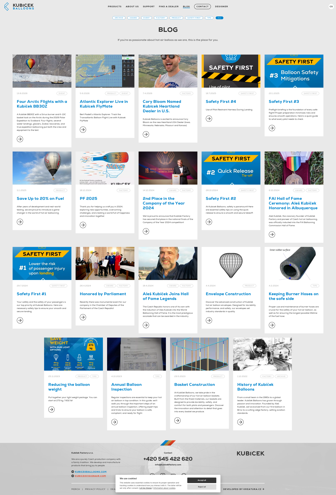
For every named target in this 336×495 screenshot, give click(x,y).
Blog (186, 6)
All (219, 18)
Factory (160, 18)
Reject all (202, 487)
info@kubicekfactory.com (168, 464)
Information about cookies (164, 488)
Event (146, 18)
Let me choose (145, 488)
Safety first (194, 18)
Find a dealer (169, 6)
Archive (119, 18)
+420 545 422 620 (168, 459)
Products (115, 6)
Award (133, 18)
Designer (221, 6)
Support (149, 6)
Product (176, 18)
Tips (209, 18)
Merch (75, 489)
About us (132, 6)
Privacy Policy (95, 489)
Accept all (202, 480)
